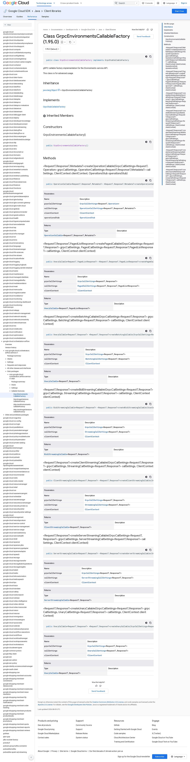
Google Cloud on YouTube (162, 738)
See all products (44, 725)
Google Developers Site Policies (80, 705)
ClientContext (87, 213)
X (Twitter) (156, 733)
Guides (19, 16)
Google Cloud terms (79, 751)
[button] (17, 341)
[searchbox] (17, 25)
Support (79, 729)
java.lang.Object (50, 90)
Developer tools (72, 30)
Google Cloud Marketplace (48, 733)
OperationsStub (87, 217)
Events (155, 729)
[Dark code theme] (146, 56)
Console (149, 3)
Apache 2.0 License (45, 705)
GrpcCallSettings (88, 203)
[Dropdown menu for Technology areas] (55, 3)
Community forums (84, 725)
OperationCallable (53, 235)
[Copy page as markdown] (70, 42)
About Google (43, 751)
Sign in (184, 3)
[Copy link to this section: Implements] (62, 100)
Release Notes (82, 733)
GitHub (116, 725)
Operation (113, 203)
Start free (179, 11)
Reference (32, 16)
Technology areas (44, 3)
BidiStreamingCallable (55, 454)
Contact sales (43, 738)
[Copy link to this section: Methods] (59, 158)
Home (45, 30)
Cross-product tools (69, 3)
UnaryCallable (51, 308)
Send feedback (143, 36)
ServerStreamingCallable (56, 600)
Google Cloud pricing (46, 729)
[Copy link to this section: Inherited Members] (76, 115)
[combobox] (126, 3)
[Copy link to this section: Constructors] (65, 127)
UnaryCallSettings (97, 650)
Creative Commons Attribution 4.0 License (108, 702)
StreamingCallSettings (96, 432)
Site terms (64, 751)
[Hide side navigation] (31, 757)
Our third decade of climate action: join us (106, 751)
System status (82, 738)
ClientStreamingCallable (56, 527)
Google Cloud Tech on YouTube (164, 742)
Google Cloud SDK (19, 11)
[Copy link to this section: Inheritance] (61, 83)
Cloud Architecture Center (124, 738)
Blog (154, 725)
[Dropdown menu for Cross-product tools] (82, 3)
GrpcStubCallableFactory (54, 107)
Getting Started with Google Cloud (128, 729)
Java (37, 11)
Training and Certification (124, 742)
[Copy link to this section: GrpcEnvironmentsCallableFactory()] (88, 135)
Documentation (57, 30)
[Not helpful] (152, 30)
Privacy (54, 751)
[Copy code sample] (150, 56)
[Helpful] (148, 30)
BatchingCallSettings (97, 359)
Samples (45, 16)
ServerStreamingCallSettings (96, 578)
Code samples (120, 733)
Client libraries (52, 11)
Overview (7, 16)
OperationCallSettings (91, 208)
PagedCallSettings (87, 286)
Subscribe (159, 756)
